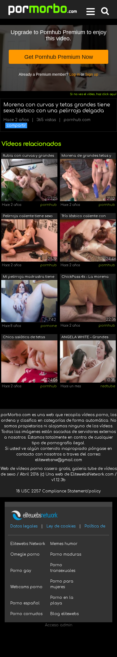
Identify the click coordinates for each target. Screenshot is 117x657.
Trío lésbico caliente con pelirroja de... (83, 216)
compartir (16, 125)
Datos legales (23, 526)
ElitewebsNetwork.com (92, 474)
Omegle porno (25, 554)
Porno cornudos (26, 614)
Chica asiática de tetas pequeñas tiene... (24, 337)
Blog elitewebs (64, 614)
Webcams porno (26, 587)
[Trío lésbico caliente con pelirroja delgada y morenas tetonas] (88, 240)
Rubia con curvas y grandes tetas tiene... (28, 156)
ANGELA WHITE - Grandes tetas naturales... (84, 337)
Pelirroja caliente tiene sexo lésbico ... (28, 216)
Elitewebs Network (27, 544)
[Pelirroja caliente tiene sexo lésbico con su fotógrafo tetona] (29, 240)
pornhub (48, 205)
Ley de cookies (61, 526)
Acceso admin (58, 625)
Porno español (25, 603)
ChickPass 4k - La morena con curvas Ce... (85, 277)
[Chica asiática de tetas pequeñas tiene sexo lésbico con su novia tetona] (29, 361)
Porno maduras (65, 554)
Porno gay (20, 570)
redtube (107, 386)
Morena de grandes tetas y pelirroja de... (86, 156)
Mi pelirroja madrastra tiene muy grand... (28, 277)
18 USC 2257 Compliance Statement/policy (58, 491)
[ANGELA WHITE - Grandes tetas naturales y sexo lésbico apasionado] (88, 361)
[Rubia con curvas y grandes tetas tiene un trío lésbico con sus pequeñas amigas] (29, 180)
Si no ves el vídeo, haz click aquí (93, 94)
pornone (49, 326)
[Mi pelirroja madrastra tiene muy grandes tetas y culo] (29, 300)
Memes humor (63, 544)
